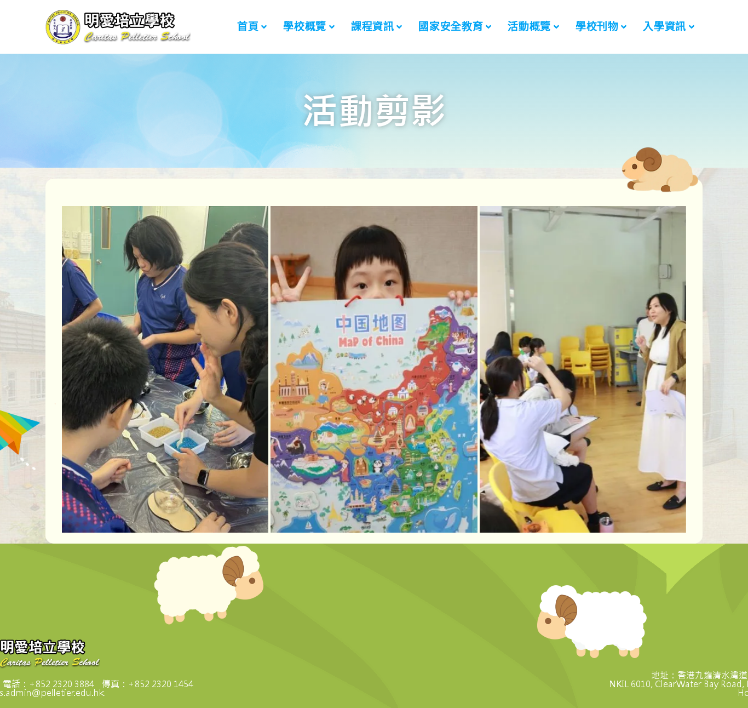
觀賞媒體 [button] (106, 382)
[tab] (165, 369)
